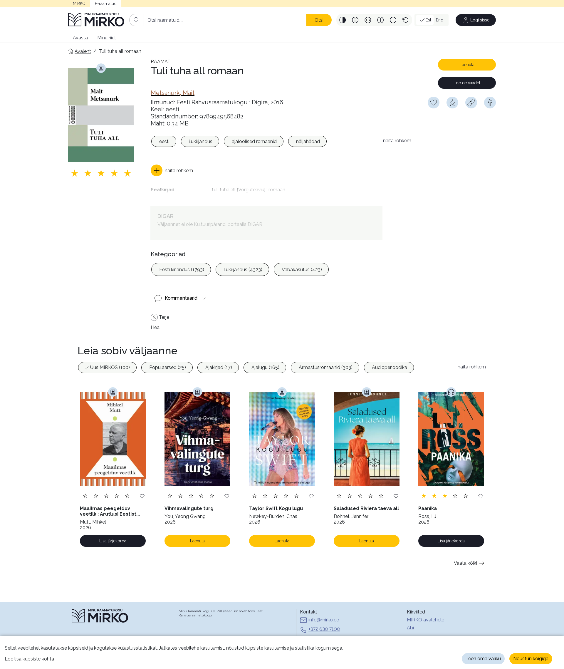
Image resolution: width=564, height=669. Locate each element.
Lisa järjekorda (112, 541)
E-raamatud (106, 3)
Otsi (319, 20)
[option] (163, 141)
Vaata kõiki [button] (465, 563)
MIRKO (79, 3)
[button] (342, 20)
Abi (410, 628)
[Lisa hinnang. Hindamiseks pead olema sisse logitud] (101, 173)
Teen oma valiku (483, 658)
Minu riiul (106, 38)
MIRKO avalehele (425, 620)
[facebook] (490, 102)
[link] (172, 93)
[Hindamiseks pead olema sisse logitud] (452, 102)
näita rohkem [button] (397, 140)
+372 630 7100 (324, 629)
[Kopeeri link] (471, 102)
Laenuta (467, 64)
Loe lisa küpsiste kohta (29, 659)
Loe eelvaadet (467, 83)
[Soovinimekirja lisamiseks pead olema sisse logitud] (433, 102)
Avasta (80, 38)
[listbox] (264, 142)
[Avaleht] (96, 20)
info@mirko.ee (323, 620)
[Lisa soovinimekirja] (142, 496)
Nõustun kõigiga (530, 658)
